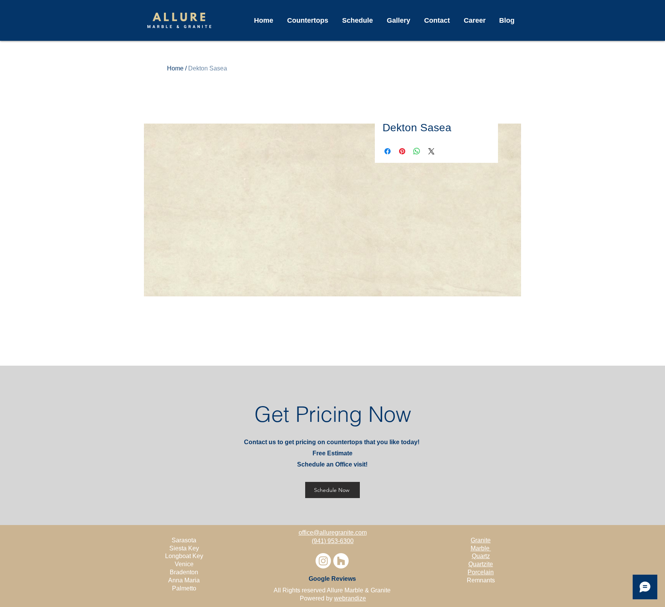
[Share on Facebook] (387, 151)
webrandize (350, 598)
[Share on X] (431, 151)
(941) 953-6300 (333, 541)
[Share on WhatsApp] (416, 151)
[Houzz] (341, 561)
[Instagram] (323, 561)
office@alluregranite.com (333, 532)
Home (175, 68)
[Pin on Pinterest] (402, 151)
